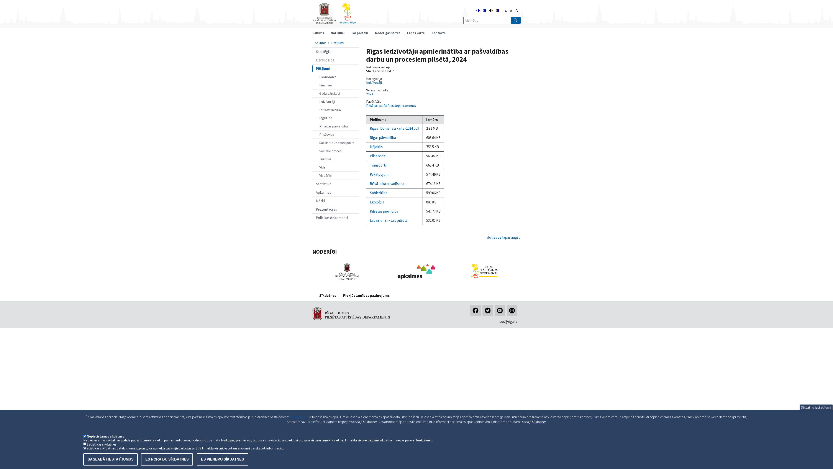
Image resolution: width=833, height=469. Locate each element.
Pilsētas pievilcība (384, 211)
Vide (322, 167)
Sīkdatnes (327, 295)
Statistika (323, 184)
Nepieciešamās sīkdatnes (105, 436)
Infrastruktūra (330, 110)
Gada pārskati (329, 93)
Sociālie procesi (330, 151)
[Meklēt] (516, 20)
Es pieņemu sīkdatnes (222, 459)
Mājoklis (376, 146)
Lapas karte (416, 33)
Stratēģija (323, 51)
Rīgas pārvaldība (383, 137)
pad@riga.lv (298, 417)
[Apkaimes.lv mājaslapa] (416, 280)
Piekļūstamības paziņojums (366, 295)
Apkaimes (323, 192)
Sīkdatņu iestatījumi (816, 407)
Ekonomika (327, 77)
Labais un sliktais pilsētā (389, 220)
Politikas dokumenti (332, 217)
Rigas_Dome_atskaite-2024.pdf (394, 128)
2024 (369, 94)
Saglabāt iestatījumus (111, 459)
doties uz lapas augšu (504, 237)
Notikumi (337, 33)
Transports (378, 165)
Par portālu (359, 33)
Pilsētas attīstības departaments (391, 105)
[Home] (334, 22)
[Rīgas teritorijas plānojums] (484, 279)
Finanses (325, 85)
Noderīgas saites (387, 33)
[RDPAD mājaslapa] (347, 280)
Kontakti (438, 33)
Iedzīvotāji (327, 101)
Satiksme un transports (336, 142)
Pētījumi (337, 43)
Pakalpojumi (379, 174)
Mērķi (320, 200)
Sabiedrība (378, 192)
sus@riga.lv (508, 321)
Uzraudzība (325, 60)
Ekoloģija (377, 202)
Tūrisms (325, 159)
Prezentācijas (326, 209)
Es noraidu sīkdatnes (167, 459)
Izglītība (325, 118)
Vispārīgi (325, 175)
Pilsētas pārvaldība (333, 126)
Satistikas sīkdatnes (101, 444)
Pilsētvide (326, 134)
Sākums (318, 33)
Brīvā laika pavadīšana (387, 183)
